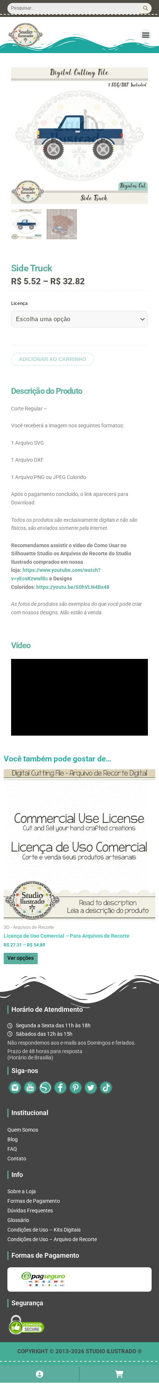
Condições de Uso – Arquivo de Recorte (52, 1239)
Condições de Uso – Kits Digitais (44, 1230)
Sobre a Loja (21, 1191)
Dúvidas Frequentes (30, 1210)
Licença (19, 303)
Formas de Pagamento (33, 1201)
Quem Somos (22, 1130)
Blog (12, 1139)
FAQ (12, 1149)
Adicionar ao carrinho (52, 359)
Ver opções (20, 958)
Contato (16, 1158)
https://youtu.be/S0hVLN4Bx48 (72, 587)
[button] (145, 35)
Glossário (18, 1220)
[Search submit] (145, 8)
